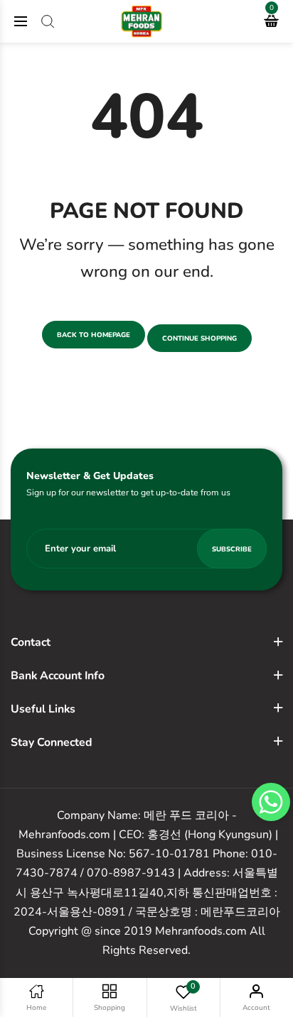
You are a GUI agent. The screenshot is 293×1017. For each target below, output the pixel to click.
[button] (271, 802)
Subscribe (232, 549)
